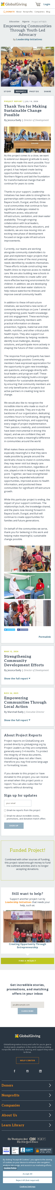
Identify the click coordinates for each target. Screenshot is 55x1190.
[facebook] (14, 1070)
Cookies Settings (27, 1186)
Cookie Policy (10, 1168)
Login (47, 4)
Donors (7, 1086)
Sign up (13, 825)
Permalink (45, 636)
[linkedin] (40, 1070)
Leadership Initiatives (29, 39)
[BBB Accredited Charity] (28, 1151)
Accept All (27, 1174)
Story (7, 91)
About (19, 11)
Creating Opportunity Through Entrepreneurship (27, 945)
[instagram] (27, 1070)
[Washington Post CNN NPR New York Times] (27, 1141)
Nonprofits (28, 11)
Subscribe (27, 1011)
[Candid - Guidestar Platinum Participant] (16, 1150)
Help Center (27, 1060)
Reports (21, 91)
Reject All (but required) (27, 1180)
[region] (27, 1172)
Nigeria (26, 21)
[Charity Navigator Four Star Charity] (7, 1150)
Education (14, 21)
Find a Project (27, 960)
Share (47, 91)
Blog (48, 11)
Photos (34, 91)
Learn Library (13, 1125)
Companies (39, 11)
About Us (9, 1115)
